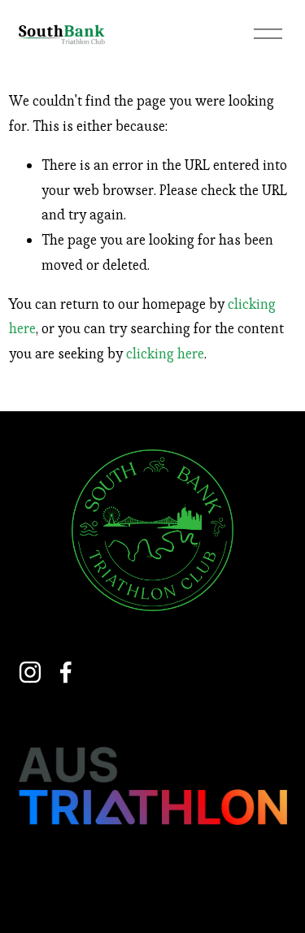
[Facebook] (65, 672)
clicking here (165, 353)
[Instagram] (30, 672)
